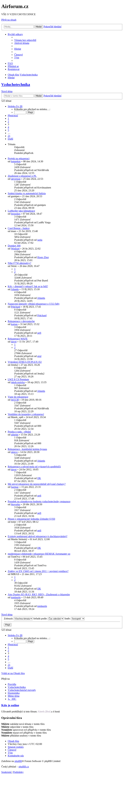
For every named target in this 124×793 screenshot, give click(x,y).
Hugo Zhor (43, 257)
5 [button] (8, 130)
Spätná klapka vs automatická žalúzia (27, 193)
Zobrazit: (9, 618)
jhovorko (15, 504)
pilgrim (14, 434)
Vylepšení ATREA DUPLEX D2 (25, 362)
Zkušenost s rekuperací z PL (22, 176)
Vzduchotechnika (15, 84)
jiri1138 (15, 399)
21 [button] (9, 136)
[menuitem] (25, 40)
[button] (15, 106)
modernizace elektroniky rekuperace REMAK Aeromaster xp (39, 553)
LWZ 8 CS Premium (18, 379)
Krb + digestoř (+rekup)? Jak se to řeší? (28, 286)
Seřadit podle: (40, 618)
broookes (15, 213)
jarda (39, 239)
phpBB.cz (24, 766)
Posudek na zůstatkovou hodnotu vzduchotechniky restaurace (39, 501)
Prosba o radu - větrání (19, 431)
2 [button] (8, 121)
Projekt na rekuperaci (18, 158)
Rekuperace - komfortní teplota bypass (27, 449)
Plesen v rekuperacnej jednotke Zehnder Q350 (31, 519)
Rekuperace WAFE (18, 338)
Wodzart (15, 248)
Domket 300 (14, 245)
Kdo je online (10, 705)
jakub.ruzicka (18, 382)
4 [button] (8, 127)
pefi (39, 333)
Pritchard (15, 306)
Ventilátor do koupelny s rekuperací (26, 414)
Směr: (67, 618)
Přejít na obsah (8, 19)
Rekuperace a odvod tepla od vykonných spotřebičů (34, 466)
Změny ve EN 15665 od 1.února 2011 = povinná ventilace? (38, 571)
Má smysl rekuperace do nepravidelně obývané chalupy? (37, 484)
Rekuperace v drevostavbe (21, 321)
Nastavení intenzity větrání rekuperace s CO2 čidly (34, 303)
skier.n (14, 452)
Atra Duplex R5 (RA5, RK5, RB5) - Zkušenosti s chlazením (39, 594)
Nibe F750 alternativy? (19, 263)
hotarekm (16, 161)
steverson (16, 178)
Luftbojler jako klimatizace (21, 210)
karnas (14, 324)
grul (39, 356)
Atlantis (15, 289)
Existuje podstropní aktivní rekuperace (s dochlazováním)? (37, 536)
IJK (39, 478)
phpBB (18, 761)
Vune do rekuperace (18, 396)
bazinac (15, 487)
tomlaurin (16, 597)
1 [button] (8, 118)
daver (14, 341)
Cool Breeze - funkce (19, 228)
